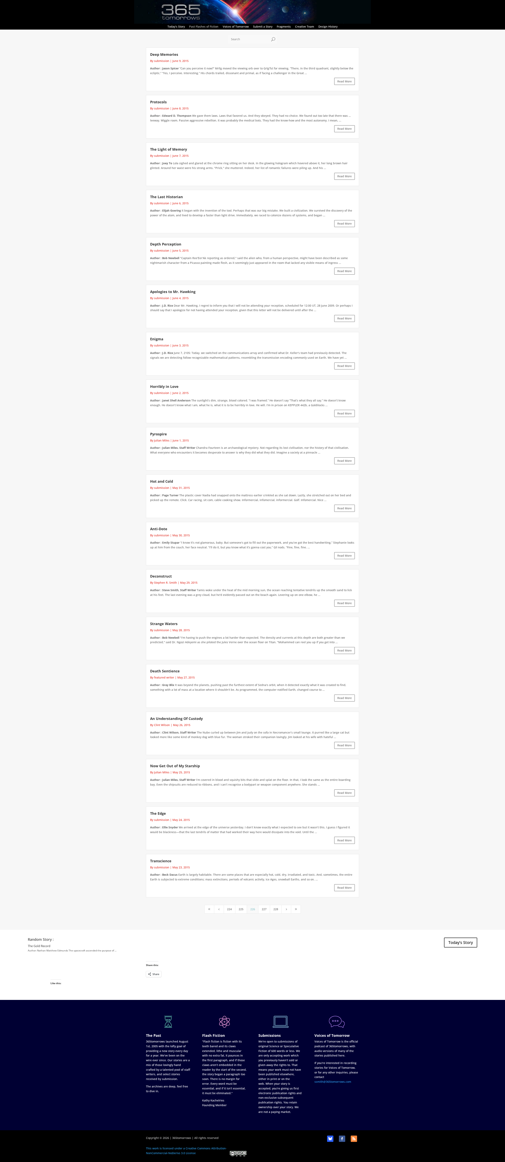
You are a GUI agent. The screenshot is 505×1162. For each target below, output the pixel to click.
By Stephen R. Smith (163, 582)
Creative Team (304, 26)
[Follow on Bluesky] (330, 1139)
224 (229, 909)
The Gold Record (39, 946)
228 (275, 909)
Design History (328, 26)
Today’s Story (176, 26)
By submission (159, 61)
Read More (344, 81)
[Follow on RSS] (354, 1139)
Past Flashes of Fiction (203, 26)
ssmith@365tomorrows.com (332, 1082)
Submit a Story (262, 26)
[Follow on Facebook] (342, 1139)
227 (264, 909)
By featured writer (162, 677)
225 (241, 909)
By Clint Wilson (160, 725)
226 (252, 909)
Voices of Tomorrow (236, 26)
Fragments (284, 26)
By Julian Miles (159, 440)
